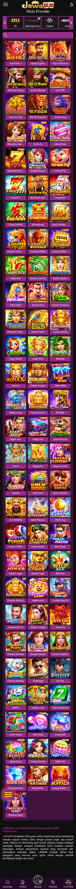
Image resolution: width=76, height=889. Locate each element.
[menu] (5, 5)
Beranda (7, 887)
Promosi (53, 887)
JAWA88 (7, 836)
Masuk (37, 887)
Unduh (23, 887)
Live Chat (68, 887)
